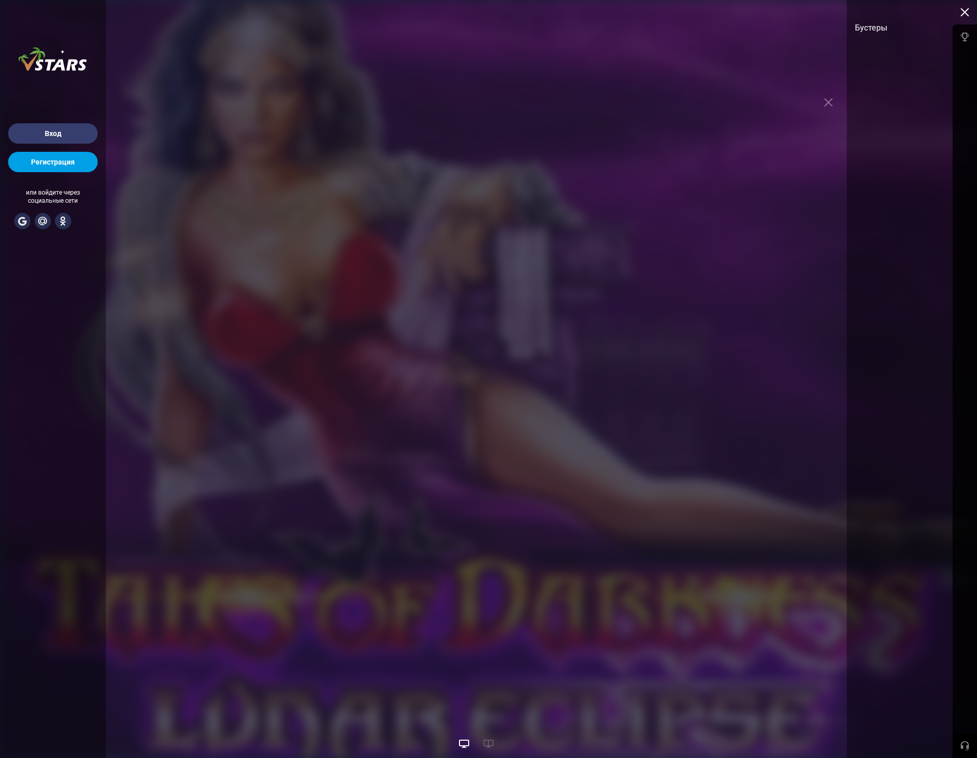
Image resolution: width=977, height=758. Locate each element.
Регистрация (53, 162)
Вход (53, 133)
